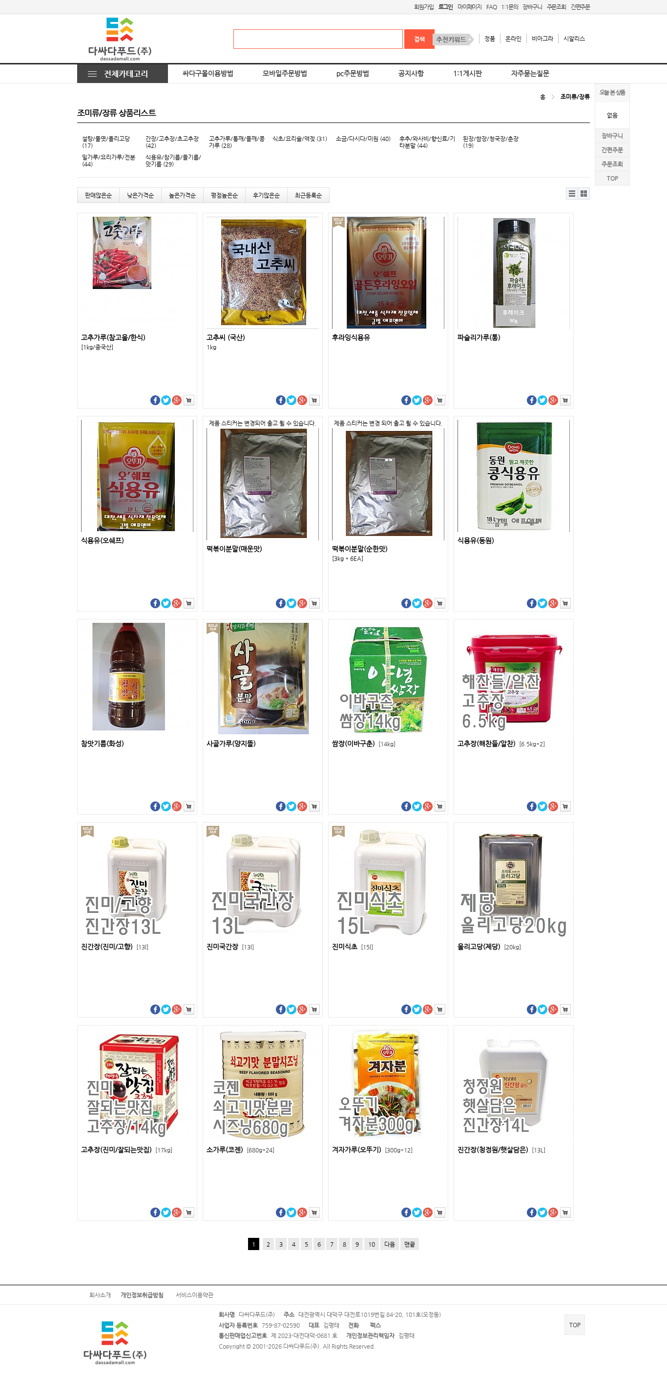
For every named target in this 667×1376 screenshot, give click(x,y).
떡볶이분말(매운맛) (234, 549)
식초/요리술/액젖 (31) (299, 138)
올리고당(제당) (489, 946)
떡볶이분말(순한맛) (360, 549)
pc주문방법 (352, 73)
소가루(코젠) (240, 1149)
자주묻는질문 (530, 73)
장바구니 (532, 6)
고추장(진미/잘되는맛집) (126, 1149)
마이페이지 (469, 6)
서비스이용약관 (194, 1295)
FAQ (491, 6)
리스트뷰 (572, 193)
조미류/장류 (575, 96)
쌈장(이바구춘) (364, 743)
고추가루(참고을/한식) (113, 337)
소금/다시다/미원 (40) (363, 138)
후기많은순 (266, 195)
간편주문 (580, 6)
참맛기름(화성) (102, 743)
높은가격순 (182, 195)
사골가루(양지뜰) (231, 743)
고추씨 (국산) (226, 337)
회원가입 (423, 6)
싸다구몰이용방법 (208, 73)
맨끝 (409, 1244)
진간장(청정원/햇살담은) (501, 1149)
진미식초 (352, 946)
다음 (389, 1244)
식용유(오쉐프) (102, 540)
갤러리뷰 (584, 193)
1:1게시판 (467, 73)
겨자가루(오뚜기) (372, 1149)
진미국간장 (230, 946)
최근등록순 (308, 195)
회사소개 (100, 1295)
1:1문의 (509, 6)
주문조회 (556, 6)
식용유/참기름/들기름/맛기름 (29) (173, 160)
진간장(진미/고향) (114, 946)
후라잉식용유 (351, 337)
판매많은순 (98, 195)
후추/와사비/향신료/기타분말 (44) (427, 142)
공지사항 (411, 73)
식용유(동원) (476, 540)
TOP (612, 178)
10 (371, 1244)
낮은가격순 (140, 195)
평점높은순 (224, 195)
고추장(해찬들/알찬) (501, 743)
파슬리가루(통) (479, 337)
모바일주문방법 (285, 73)
